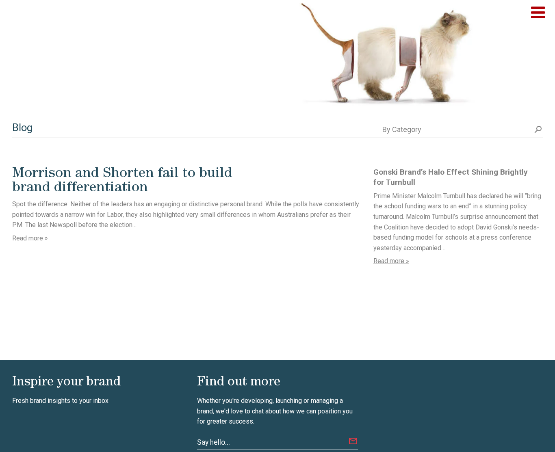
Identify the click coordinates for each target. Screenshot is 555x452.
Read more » (30, 238)
